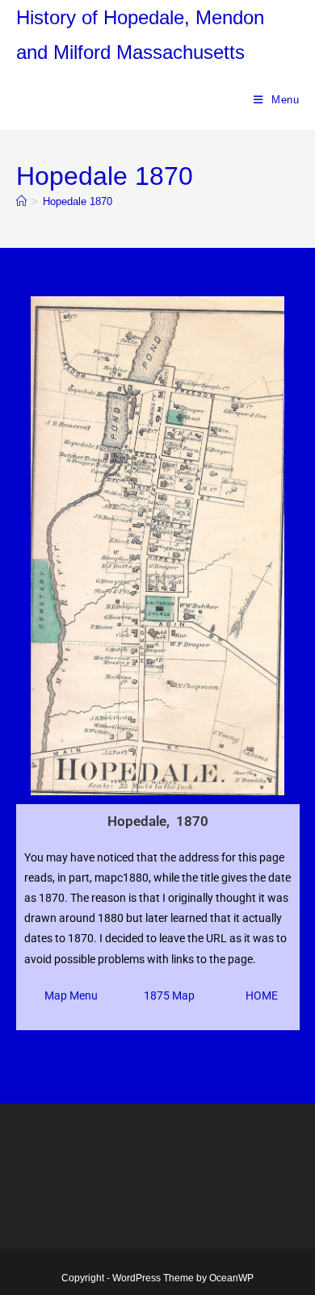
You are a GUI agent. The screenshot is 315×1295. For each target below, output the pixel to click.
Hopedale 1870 (77, 201)
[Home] (21, 201)
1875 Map (169, 995)
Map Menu (71, 995)
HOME (262, 995)
